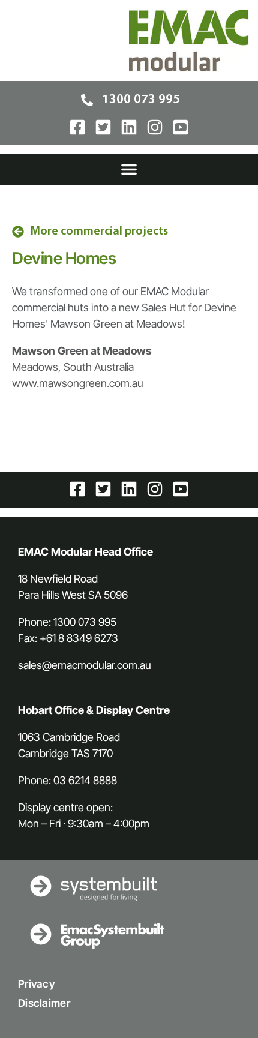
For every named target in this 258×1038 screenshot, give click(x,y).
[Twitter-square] (103, 127)
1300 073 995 (84, 622)
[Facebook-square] (77, 127)
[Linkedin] (129, 127)
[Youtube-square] (180, 127)
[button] (129, 169)
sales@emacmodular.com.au (84, 665)
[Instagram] (154, 127)
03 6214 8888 (85, 780)
